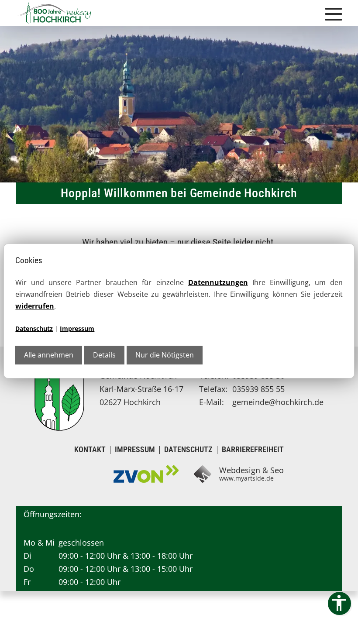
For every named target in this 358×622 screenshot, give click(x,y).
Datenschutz (34, 328)
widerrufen (34, 306)
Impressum (77, 328)
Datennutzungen (218, 282)
